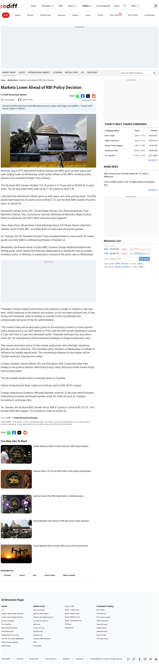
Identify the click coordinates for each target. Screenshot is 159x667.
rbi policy (7, 575)
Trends (100, 15)
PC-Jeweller (110, 155)
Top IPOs (8, 624)
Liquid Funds (37, 635)
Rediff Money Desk (11, 95)
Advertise (20, 659)
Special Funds (38, 631)
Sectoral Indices (102, 631)
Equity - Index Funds (72, 610)
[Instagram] (145, 659)
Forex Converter (102, 624)
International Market (39, 72)
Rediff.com (99, 659)
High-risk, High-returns (40, 614)
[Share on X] (134, 659)
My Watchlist (150, 15)
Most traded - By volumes (10, 635)
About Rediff (6, 659)
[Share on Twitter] (88, 96)
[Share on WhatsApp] (128, 659)
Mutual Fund (71, 72)
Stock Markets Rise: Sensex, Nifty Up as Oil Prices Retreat (60, 546)
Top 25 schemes (39, 610)
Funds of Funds (38, 628)
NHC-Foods (110, 135)
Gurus (116, 6)
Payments (46, 6)
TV (124, 6)
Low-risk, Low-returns (40, 621)
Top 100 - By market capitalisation (13, 639)
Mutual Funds (45, 15)
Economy (57, 72)
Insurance (61, 15)
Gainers (75, 15)
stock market (50, 575)
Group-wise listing (8, 621)
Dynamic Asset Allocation (42, 639)
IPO (82, 72)
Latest (22, 72)
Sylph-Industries (112, 140)
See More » (153, 190)
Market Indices (102, 628)
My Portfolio (133, 15)
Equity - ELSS (69, 606)
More (133, 6)
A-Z (3, 610)
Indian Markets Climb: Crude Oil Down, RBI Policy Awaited (60, 446)
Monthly (20, 614)
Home (33, 6)
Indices (17, 15)
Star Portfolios (115, 15)
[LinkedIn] (156, 659)
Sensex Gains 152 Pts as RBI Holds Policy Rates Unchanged (62, 471)
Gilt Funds (36, 624)
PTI (8, 418)
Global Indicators (102, 621)
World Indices (101, 635)
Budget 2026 (69, 628)
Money (86, 6)
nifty (34, 575)
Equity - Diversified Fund (73, 621)
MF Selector (37, 646)
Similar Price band (8, 631)
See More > (153, 160)
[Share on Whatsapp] (77, 96)
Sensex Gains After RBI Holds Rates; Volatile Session (58, 496)
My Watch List (101, 614)
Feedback (66, 659)
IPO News (14, 628)
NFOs (35, 642)
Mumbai (23, 95)
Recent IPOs (6, 628)
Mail (60, 6)
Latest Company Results (10, 642)
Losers (88, 15)
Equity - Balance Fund (72, 617)
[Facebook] (139, 659)
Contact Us (79, 659)
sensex (22, 575)
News (70, 6)
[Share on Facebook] (83, 96)
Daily (9, 614)
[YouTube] (150, 659)
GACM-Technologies (114, 145)
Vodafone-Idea (111, 150)
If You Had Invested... (104, 617)
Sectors (30, 15)
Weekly (14, 614)
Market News (8, 72)
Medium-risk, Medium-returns (43, 617)
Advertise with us (102, 639)
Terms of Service (50, 659)
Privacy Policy (34, 659)
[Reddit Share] (93, 96)
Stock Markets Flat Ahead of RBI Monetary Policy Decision (61, 521)
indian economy (69, 575)
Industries (92, 72)
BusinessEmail (103, 6)
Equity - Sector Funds (72, 613)
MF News (68, 624)
